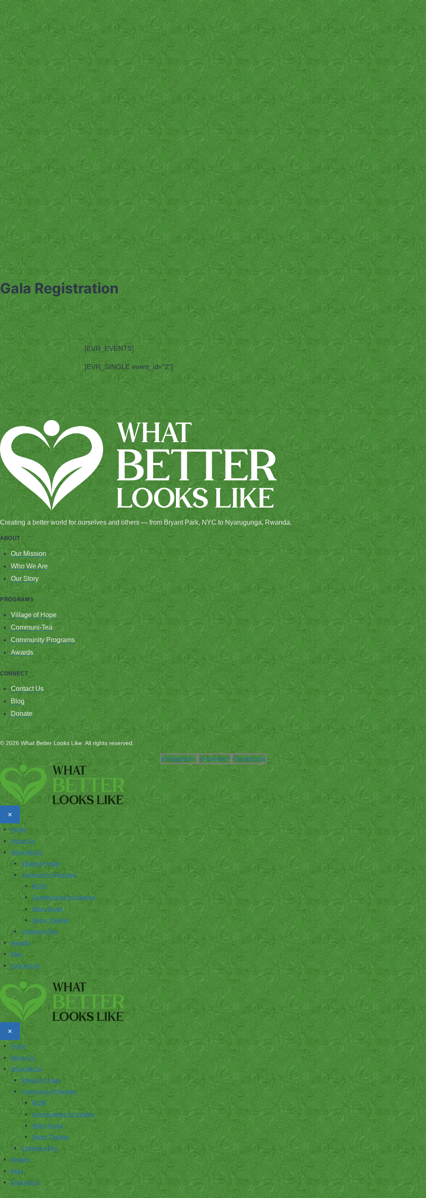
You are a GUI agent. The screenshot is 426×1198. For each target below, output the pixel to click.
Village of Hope (40, 863)
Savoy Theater (50, 920)
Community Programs (49, 874)
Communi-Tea (39, 931)
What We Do (26, 852)
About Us (23, 841)
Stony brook (47, 908)
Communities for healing (63, 897)
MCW (39, 886)
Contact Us (25, 965)
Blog (16, 953)
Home (18, 829)
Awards (20, 942)
